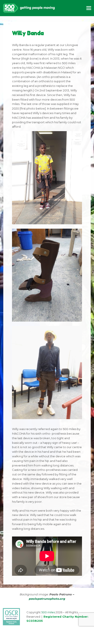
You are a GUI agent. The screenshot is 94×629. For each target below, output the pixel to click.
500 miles (48, 612)
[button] (88, 8)
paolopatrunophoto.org (47, 598)
